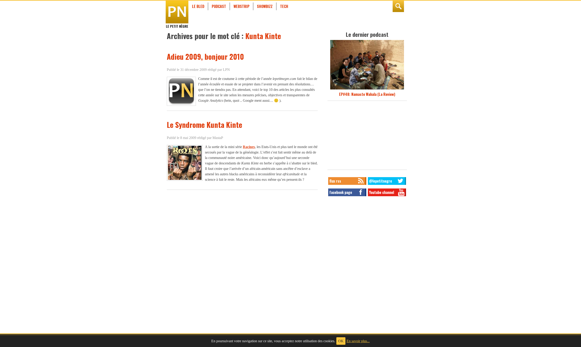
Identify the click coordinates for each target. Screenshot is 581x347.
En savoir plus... (358, 341)
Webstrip (241, 6)
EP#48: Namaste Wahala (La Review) (367, 94)
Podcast (219, 6)
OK (341, 341)
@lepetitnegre (380, 181)
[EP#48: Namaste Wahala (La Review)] (367, 89)
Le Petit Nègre (177, 24)
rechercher (398, 6)
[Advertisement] (367, 136)
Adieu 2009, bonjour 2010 (205, 56)
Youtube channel (381, 192)
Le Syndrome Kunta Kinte (204, 124)
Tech (284, 6)
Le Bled (198, 6)
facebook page (340, 192)
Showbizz (265, 6)
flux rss (335, 181)
